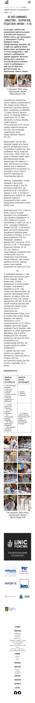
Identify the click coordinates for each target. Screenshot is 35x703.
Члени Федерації (17, 643)
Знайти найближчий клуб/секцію (17, 650)
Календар (17, 671)
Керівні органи (17, 638)
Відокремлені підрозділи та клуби (18, 640)
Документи (17, 636)
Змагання (17, 656)
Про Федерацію (17, 633)
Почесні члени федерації (17, 642)
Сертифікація (17, 673)
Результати (17, 669)
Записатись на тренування (17, 649)
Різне (17, 659)
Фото (17, 658)
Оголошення (17, 635)
